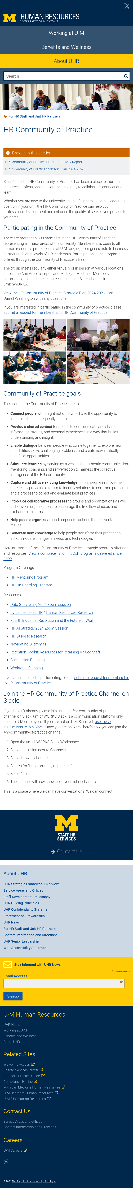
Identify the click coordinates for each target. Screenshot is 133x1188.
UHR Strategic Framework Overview (31, 884)
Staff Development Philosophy (26, 896)
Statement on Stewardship (24, 915)
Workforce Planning (27, 667)
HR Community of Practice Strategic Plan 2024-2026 (44, 169)
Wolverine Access (16, 1064)
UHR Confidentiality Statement (27, 909)
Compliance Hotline (18, 1081)
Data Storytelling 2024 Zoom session (40, 604)
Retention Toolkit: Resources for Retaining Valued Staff (55, 651)
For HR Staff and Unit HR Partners (34, 116)
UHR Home (11, 1024)
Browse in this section (31, 153)
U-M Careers (12, 1150)
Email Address (63, 975)
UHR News (11, 922)
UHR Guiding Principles (21, 903)
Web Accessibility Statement (25, 947)
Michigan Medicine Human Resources (31, 1087)
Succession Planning (27, 659)
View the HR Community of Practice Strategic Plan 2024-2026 (54, 292)
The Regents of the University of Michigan (34, 1181)
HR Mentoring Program (29, 577)
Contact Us (69, 851)
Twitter (127, 7)
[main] (66, 452)
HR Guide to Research (28, 636)
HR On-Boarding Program (31, 584)
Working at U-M (66, 32)
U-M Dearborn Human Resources (28, 1093)
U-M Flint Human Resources (24, 1098)
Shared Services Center (20, 1070)
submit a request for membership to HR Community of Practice (55, 312)
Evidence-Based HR (26, 612)
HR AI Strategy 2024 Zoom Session (39, 628)
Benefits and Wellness (67, 46)
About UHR (66, 60)
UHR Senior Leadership (21, 941)
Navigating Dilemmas (28, 644)
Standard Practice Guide (21, 1075)
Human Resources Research (69, 612)
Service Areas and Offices (23, 890)
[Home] (66, 18)
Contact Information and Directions (30, 935)
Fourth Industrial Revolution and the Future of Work (52, 620)
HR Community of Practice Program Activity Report (43, 161)
